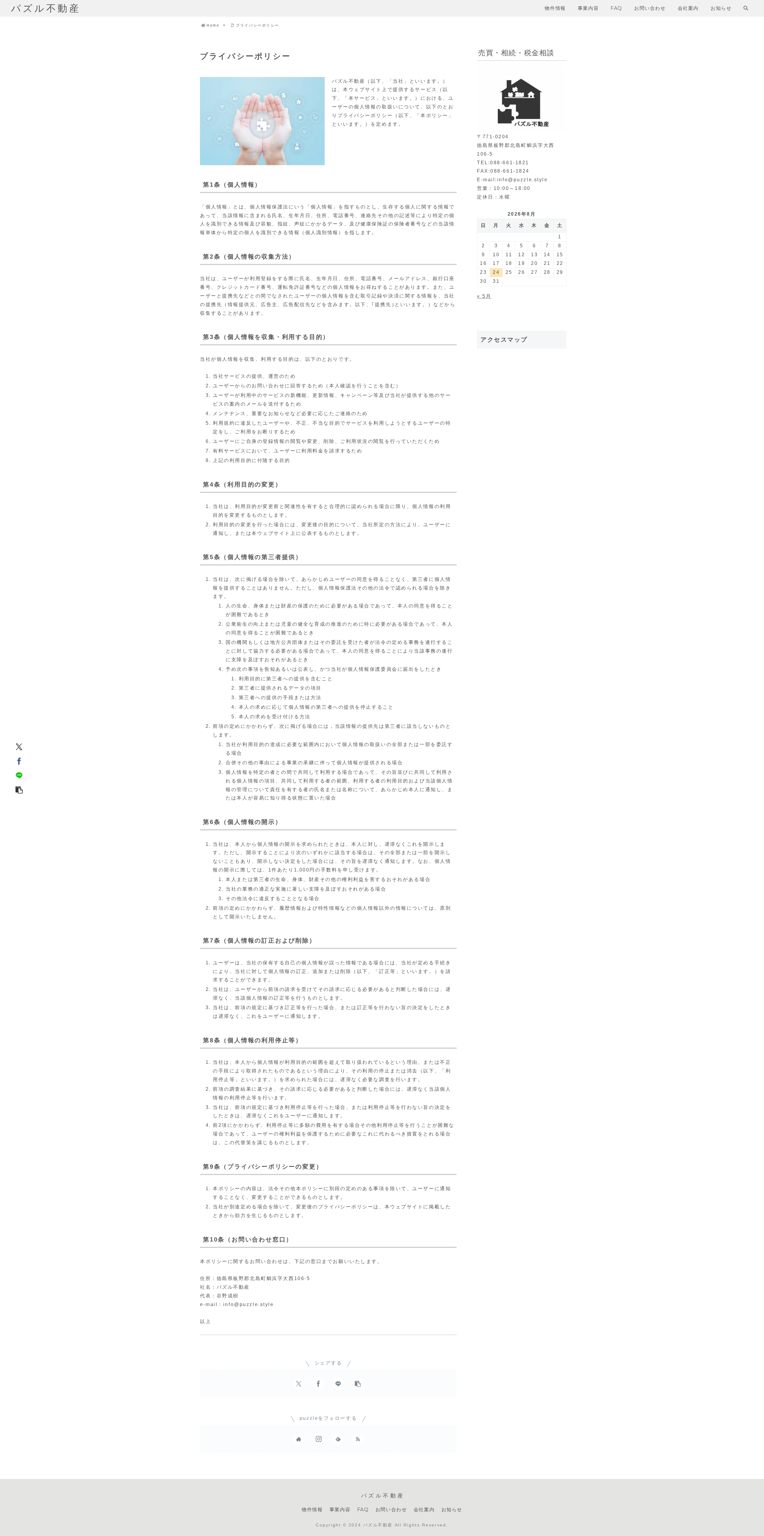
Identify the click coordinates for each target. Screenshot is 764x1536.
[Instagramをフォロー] (318, 1439)
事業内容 (339, 1509)
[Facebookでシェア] (19, 761)
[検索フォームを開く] (745, 8)
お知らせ (451, 1509)
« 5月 (484, 296)
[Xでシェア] (19, 747)
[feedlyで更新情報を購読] (338, 1439)
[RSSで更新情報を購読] (358, 1439)
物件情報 (312, 1509)
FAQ (363, 1509)
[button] (19, 790)
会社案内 (424, 1509)
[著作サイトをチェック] (299, 1439)
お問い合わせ (391, 1509)
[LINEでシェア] (19, 775)
